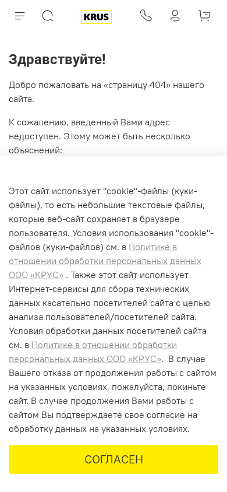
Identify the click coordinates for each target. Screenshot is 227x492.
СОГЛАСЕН (113, 459)
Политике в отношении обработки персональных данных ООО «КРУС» (105, 260)
